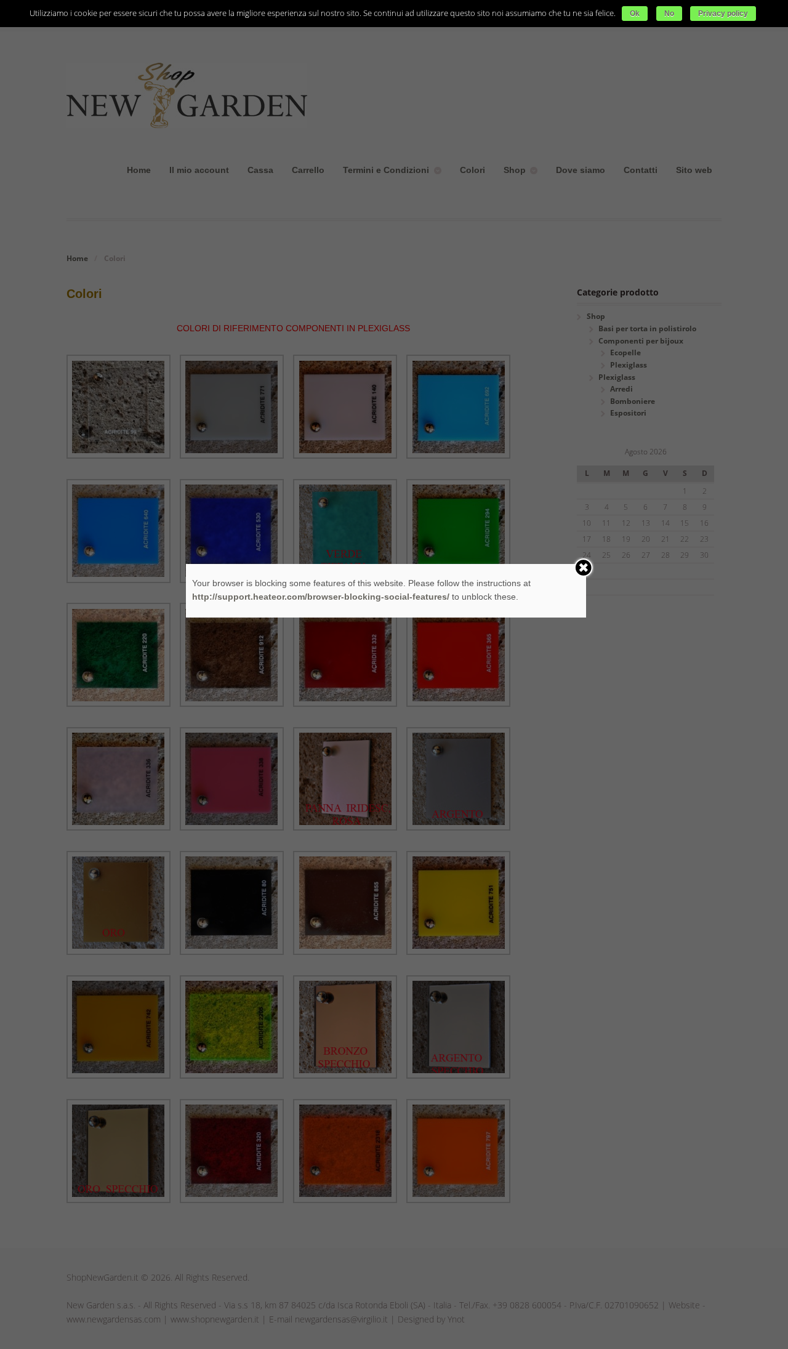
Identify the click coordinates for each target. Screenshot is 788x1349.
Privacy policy (723, 13)
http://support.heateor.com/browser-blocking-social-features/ (320, 597)
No (669, 13)
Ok (635, 13)
